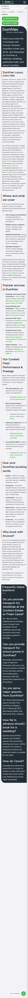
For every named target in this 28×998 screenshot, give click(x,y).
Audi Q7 (20, 351)
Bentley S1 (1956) (16, 303)
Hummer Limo (16, 313)
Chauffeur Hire (15, 126)
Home (4, 12)
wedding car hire (15, 152)
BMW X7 (8, 353)
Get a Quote (13, 273)
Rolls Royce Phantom (13, 301)
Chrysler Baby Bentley (17, 315)
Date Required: (5, 6)
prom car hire (11, 165)
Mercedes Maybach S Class (16, 327)
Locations (12, 12)
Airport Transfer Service (10, 172)
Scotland (20, 12)
